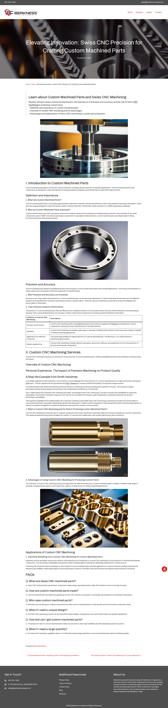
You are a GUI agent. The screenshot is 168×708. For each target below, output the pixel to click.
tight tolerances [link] (72, 383)
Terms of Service (65, 683)
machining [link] (33, 105)
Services (139, 12)
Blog (33, 84)
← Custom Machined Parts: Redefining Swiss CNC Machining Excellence (52, 655)
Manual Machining (39, 646)
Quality (149, 12)
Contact (158, 12)
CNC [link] (135, 102)
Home (28, 84)
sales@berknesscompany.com (152, 2)
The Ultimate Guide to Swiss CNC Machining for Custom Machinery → (116, 655)
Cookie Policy (64, 687)
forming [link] (114, 324)
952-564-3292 (10, 2)
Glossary (62, 694)
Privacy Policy (64, 680)
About (130, 12)
